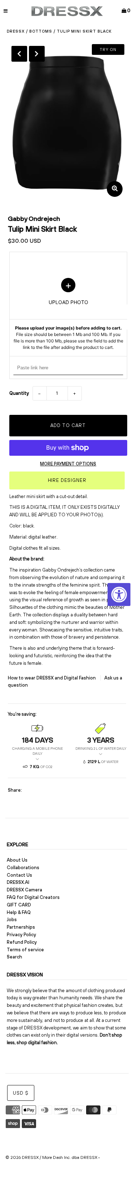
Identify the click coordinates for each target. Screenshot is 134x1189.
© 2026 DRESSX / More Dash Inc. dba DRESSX (51, 1157)
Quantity (19, 393)
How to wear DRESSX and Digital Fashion (52, 678)
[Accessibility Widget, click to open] (119, 594)
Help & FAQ (19, 912)
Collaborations (23, 867)
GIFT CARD (19, 905)
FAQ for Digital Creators (33, 897)
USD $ (21, 1093)
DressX (16, 31)
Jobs (12, 919)
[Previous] (19, 54)
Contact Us (19, 875)
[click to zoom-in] (115, 189)
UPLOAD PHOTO (68, 314)
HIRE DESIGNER (67, 480)
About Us (17, 860)
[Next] (37, 54)
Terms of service (25, 949)
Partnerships (21, 927)
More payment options (68, 463)
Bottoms (40, 31)
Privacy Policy (21, 934)
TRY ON (108, 49)
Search (14, 957)
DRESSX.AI (18, 882)
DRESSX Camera (24, 889)
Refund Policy (22, 942)
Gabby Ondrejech (34, 218)
